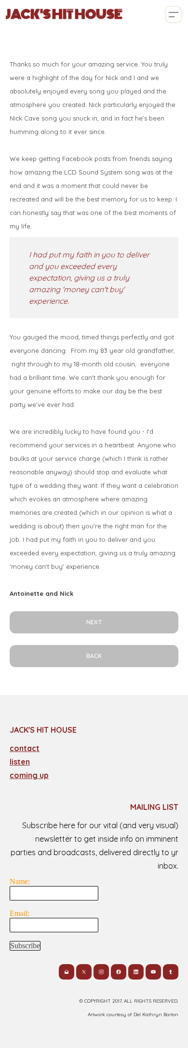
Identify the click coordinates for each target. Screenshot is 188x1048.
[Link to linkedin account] (136, 971)
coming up (29, 775)
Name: (20, 881)
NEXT (93, 622)
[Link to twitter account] (84, 971)
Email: (19, 913)
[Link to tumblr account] (170, 971)
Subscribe (25, 945)
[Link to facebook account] (118, 971)
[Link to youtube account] (153, 971)
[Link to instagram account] (101, 971)
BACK (94, 655)
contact (25, 748)
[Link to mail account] (66, 971)
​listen (20, 761)
